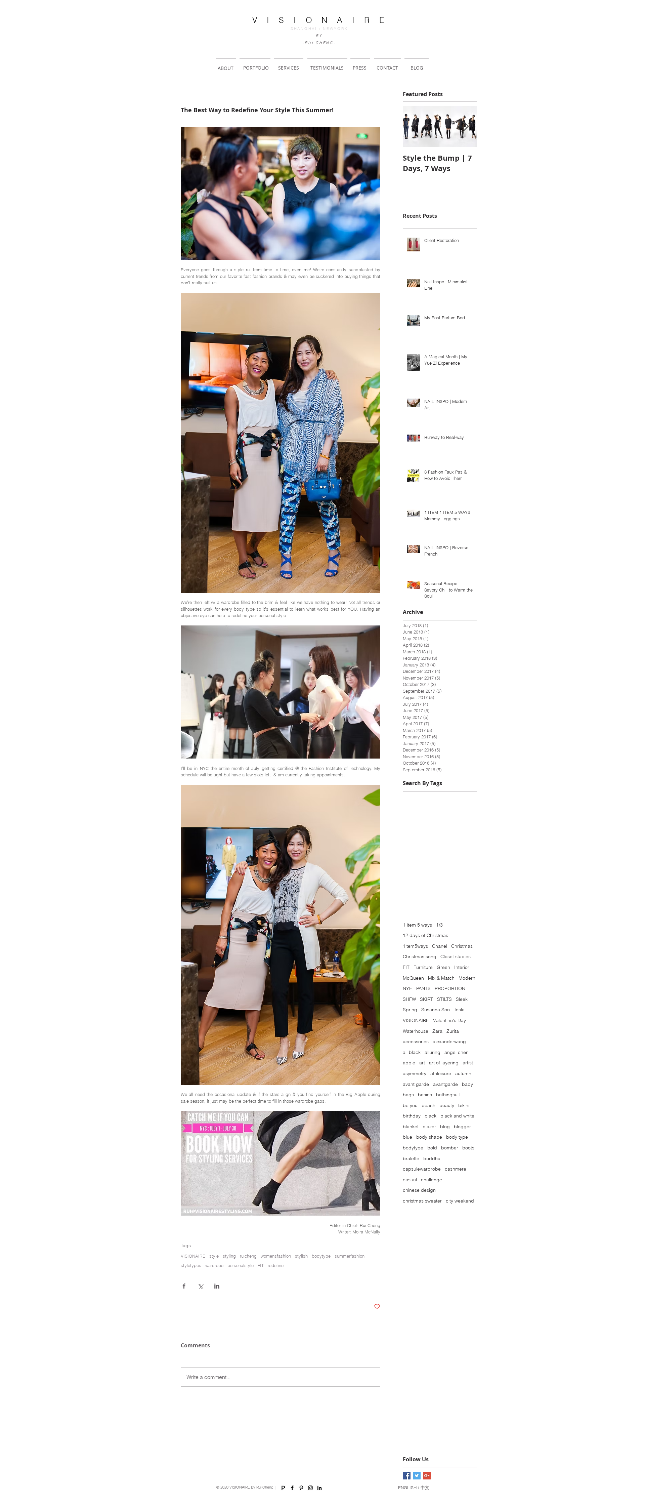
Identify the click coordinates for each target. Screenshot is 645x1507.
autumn (463, 1073)
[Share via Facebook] (184, 1286)
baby (467, 1084)
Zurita (452, 1031)
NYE (407, 988)
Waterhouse (415, 1031)
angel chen (456, 1052)
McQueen (413, 978)
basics (425, 1095)
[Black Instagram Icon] (310, 1488)
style (214, 1256)
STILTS (444, 999)
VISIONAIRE (193, 1256)
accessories (416, 1041)
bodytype (321, 1256)
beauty (446, 1105)
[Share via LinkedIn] (217, 1286)
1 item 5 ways (417, 925)
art (422, 1063)
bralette (411, 1158)
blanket (411, 1127)
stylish (301, 1256)
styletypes (191, 1265)
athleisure (440, 1073)
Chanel (439, 946)
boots (468, 1148)
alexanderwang (449, 1041)
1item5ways (415, 946)
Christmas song (419, 956)
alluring (432, 1052)
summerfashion (349, 1256)
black (430, 1116)
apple (409, 1063)
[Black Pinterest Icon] (301, 1488)
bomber (449, 1148)
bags (408, 1095)
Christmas (462, 946)
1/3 (439, 925)
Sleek (462, 999)
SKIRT (426, 999)
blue (407, 1137)
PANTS (423, 988)
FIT (261, 1265)
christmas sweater (422, 1201)
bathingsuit (448, 1095)
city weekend (460, 1201)
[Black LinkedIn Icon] (319, 1488)
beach (428, 1105)
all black (412, 1052)
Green (443, 967)
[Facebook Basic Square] (407, 1475)
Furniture (423, 967)
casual (410, 1180)
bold (432, 1148)
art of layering (444, 1063)
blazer (429, 1127)
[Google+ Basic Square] (427, 1475)
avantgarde (445, 1084)
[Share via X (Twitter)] (200, 1286)
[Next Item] (466, 126)
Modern (467, 978)
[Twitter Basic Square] (417, 1475)
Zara (437, 1031)
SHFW (409, 999)
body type (457, 1137)
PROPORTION (450, 988)
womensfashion (276, 1256)
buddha (431, 1158)
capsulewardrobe (422, 1169)
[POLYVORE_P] (283, 1488)
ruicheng (248, 1256)
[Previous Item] (414, 126)
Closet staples (455, 956)
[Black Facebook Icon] (292, 1488)
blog (445, 1127)
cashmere (455, 1169)
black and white (457, 1116)
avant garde (416, 1084)
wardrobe (214, 1265)
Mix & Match (441, 978)
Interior (461, 967)
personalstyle (240, 1265)
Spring (410, 1010)
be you (410, 1105)
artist (468, 1063)
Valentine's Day (449, 1020)
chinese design (419, 1190)
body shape (429, 1137)
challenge (431, 1180)
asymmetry (414, 1073)
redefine (276, 1265)
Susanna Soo (435, 1010)
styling (229, 1256)
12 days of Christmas (425, 935)
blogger (462, 1127)
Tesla (459, 1010)
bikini (463, 1105)
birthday (412, 1116)
